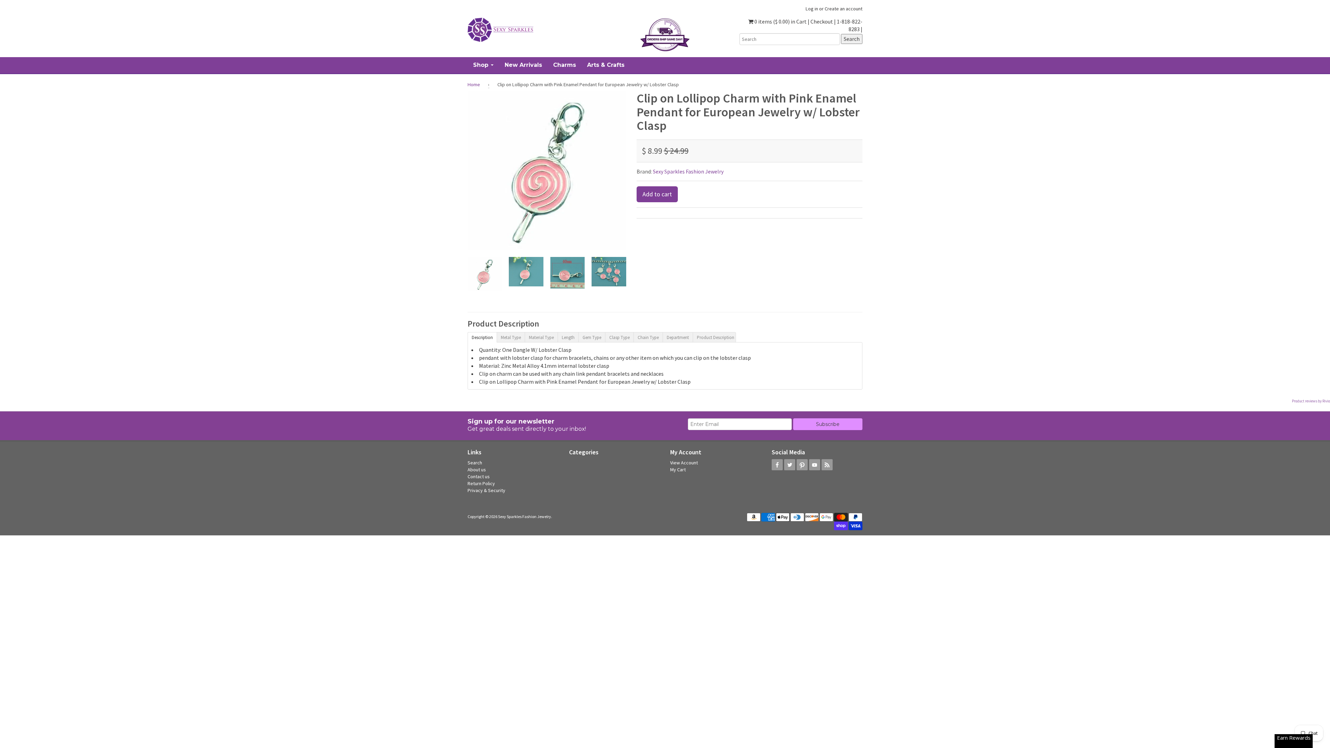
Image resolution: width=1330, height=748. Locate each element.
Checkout (821, 21)
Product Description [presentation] (715, 337)
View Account (684, 463)
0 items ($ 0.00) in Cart (780, 21)
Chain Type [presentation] (648, 337)
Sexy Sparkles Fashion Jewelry (688, 171)
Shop (481, 65)
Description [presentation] (482, 337)
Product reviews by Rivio (1311, 401)
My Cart (678, 469)
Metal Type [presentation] (511, 337)
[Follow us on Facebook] (777, 464)
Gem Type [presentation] (592, 337)
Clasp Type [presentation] (619, 337)
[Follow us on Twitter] (789, 464)
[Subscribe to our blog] (827, 464)
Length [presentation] (568, 337)
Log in (812, 9)
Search (475, 463)
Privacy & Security (486, 490)
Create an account (843, 9)
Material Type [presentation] (541, 337)
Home (474, 84)
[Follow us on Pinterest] (802, 464)
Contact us (479, 476)
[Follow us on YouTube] (814, 464)
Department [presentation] (678, 337)
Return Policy (481, 483)
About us (477, 469)
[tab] (482, 337)
